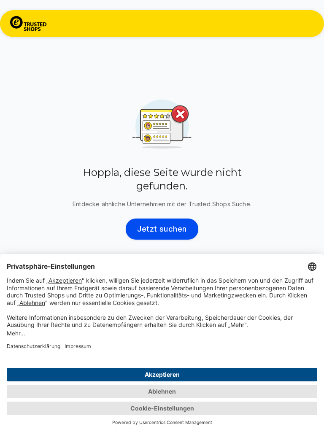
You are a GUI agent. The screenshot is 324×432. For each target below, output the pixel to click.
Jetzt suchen (162, 228)
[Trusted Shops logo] (28, 23)
